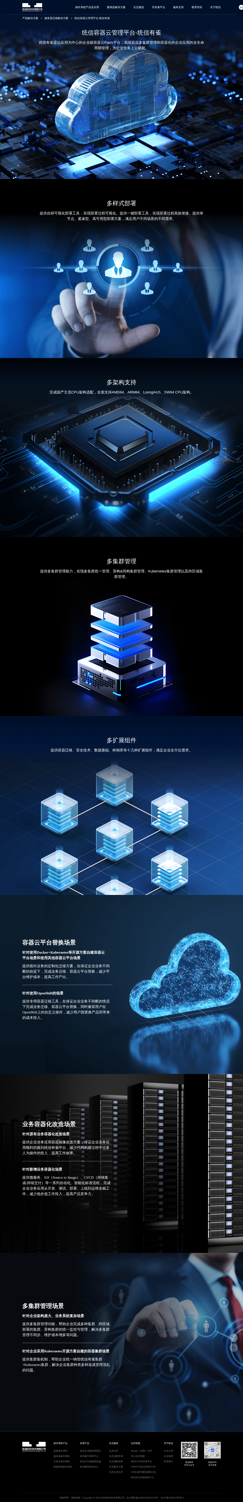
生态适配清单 (116, 1461)
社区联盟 (135, 1443)
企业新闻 (168, 1456)
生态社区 (113, 1450)
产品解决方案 (30, 18)
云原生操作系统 (62, 1461)
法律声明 (63, 1497)
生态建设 (138, 7)
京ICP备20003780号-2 (172, 1497)
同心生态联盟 (138, 1456)
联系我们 (168, 1461)
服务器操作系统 (62, 1456)
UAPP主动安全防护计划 (143, 1466)
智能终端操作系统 (63, 1466)
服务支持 (178, 7)
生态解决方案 (116, 1466)
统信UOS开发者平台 (141, 1461)
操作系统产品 (60, 1443)
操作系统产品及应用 (87, 7)
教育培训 (197, 7)
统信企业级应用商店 (90, 1450)
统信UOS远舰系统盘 (90, 1461)
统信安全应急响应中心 (142, 1477)
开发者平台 (158, 7)
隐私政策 (76, 1497)
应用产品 (84, 1443)
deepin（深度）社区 (141, 1450)
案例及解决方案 (116, 7)
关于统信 (215, 7)
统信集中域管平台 (89, 1456)
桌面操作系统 (60, 1450)
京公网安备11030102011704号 (142, 1497)
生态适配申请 (116, 1456)
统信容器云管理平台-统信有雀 (92, 18)
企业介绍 (168, 1450)
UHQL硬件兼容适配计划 (143, 1472)
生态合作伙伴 (116, 1472)
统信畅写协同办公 (89, 1466)
